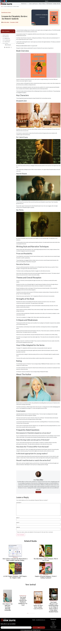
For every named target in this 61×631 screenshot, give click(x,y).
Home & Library (42, 3)
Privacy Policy (53, 627)
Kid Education (49, 3)
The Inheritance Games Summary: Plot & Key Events (46, 559)
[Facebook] (0, 1)
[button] (13, 31)
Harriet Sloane (7, 41)
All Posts (38, 492)
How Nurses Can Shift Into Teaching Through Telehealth (7, 607)
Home (2, 6)
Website (18, 527)
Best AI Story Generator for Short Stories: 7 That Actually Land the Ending (15, 559)
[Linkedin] (6, 1)
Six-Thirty (6, 43)
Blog (53, 623)
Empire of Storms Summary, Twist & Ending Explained (46, 577)
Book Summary (38, 603)
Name (18, 517)
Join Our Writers (53, 626)
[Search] (60, 1)
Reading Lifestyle (56, 3)
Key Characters (6, 36)
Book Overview (6, 35)
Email (17, 522)
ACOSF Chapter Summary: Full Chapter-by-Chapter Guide (15, 577)
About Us (53, 622)
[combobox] (52, 1)
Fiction (9, 12)
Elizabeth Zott (7, 38)
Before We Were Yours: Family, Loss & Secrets (38, 607)
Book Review (24, 3)
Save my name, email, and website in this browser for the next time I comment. (35, 532)
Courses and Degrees (33, 3)
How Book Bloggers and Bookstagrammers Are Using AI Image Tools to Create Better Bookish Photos (53, 607)
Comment (18, 502)
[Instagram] (2, 1)
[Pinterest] (4, 1)
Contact (53, 624)
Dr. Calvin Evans (7, 40)
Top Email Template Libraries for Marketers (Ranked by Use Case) (22, 601)
